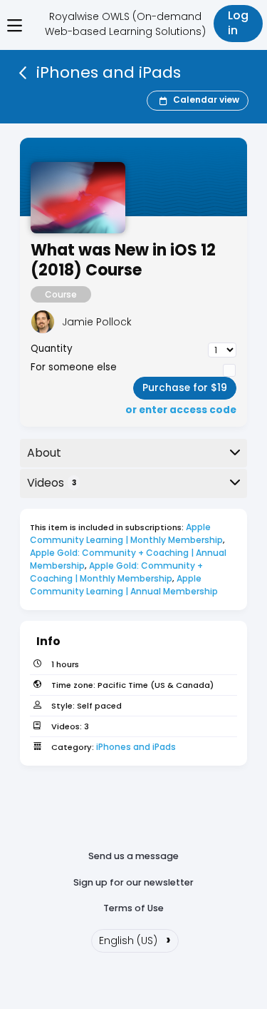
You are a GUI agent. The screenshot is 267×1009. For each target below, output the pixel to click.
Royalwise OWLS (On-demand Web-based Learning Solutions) (125, 24)
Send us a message (133, 856)
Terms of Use (133, 908)
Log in (238, 23)
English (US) (135, 939)
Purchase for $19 (184, 388)
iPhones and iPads (136, 747)
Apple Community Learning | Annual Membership (124, 584)
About (44, 453)
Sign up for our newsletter (133, 882)
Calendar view (206, 99)
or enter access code (180, 410)
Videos (51, 483)
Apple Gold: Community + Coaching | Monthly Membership (117, 571)
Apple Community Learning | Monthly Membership (126, 533)
